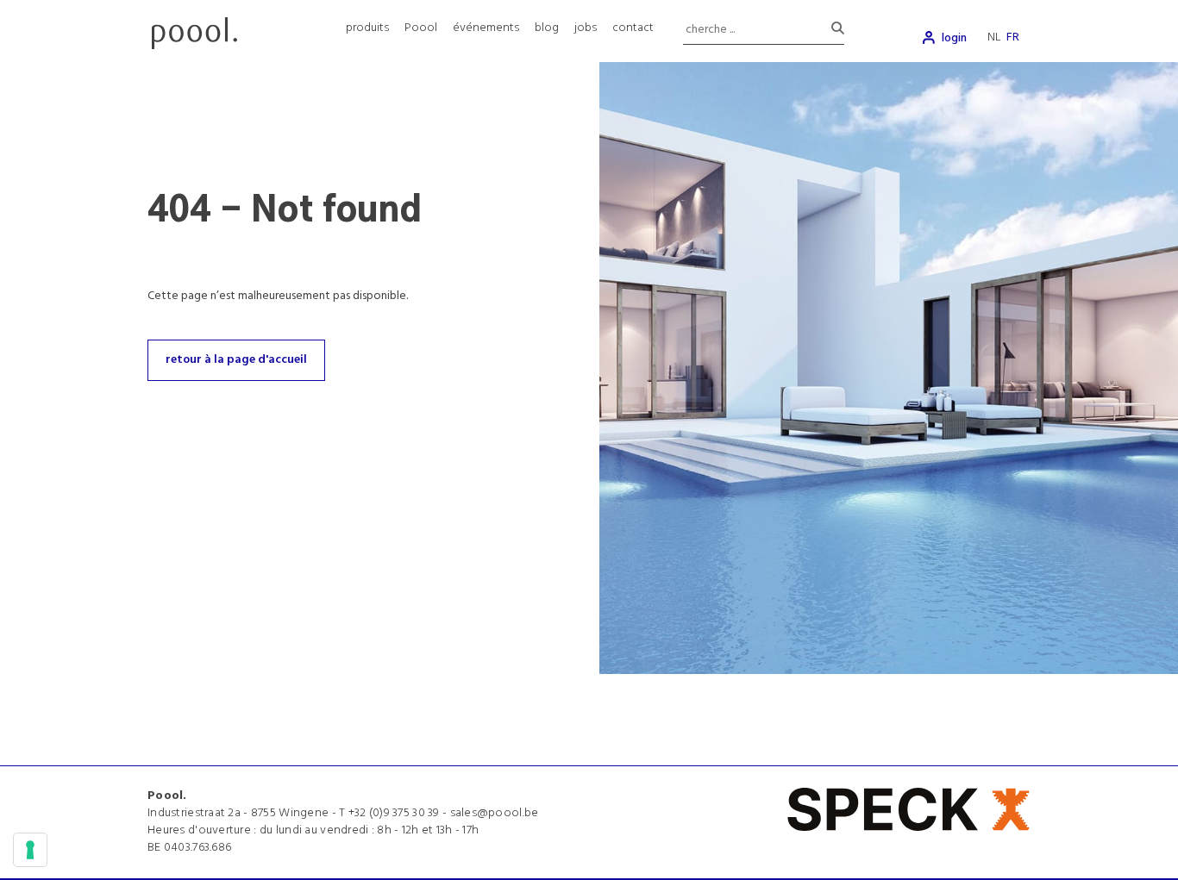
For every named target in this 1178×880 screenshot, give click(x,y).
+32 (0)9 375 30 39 (394, 813)
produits (367, 28)
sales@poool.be (494, 813)
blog (547, 28)
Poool (420, 28)
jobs (585, 28)
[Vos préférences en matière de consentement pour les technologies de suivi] (30, 849)
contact (633, 28)
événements (486, 28)
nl (994, 37)
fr (1012, 37)
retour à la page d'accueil (236, 360)
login (954, 38)
